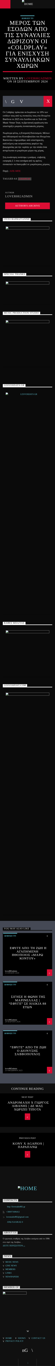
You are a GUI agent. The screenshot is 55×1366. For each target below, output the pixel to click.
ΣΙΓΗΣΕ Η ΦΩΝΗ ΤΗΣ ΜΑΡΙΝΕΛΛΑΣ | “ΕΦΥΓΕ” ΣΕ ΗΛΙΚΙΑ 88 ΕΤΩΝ (27, 1002)
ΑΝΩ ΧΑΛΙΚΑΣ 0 (15, 1222)
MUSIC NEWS (11, 1262)
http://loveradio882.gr (16, 1207)
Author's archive (27, 205)
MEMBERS (10, 1269)
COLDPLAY (24, 179)
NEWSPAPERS (12, 1277)
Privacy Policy (15, 1341)
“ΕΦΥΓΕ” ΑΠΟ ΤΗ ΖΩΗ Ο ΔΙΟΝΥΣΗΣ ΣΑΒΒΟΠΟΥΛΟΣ (28, 1050)
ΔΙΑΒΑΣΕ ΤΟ (27, 18)
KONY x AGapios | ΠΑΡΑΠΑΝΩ (28, 1145)
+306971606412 (13, 1212)
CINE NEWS (11, 1266)
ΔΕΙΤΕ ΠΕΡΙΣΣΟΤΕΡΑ (13, 1246)
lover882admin (38, 78)
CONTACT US (38, 1338)
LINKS (8, 1273)
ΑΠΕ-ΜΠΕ (15, 171)
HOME (9, 1338)
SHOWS (22, 1338)
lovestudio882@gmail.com (17, 1217)
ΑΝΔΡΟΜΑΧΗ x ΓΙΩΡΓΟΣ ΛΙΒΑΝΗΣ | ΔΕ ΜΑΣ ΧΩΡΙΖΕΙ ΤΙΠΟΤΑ (28, 1106)
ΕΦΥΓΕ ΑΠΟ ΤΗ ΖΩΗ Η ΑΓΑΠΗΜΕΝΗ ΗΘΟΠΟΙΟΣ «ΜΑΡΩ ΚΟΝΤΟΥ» (28, 953)
